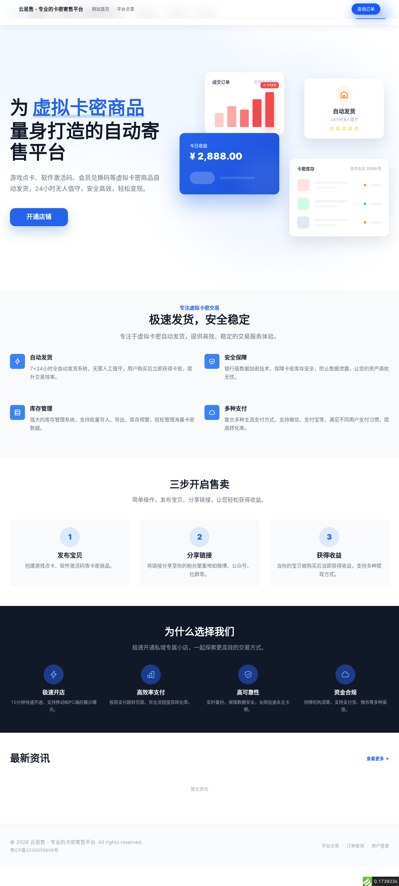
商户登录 (380, 845)
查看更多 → (378, 758)
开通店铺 (38, 217)
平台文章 (125, 9)
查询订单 (366, 9)
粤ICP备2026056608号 (34, 850)
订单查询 (355, 845)
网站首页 (100, 9)
